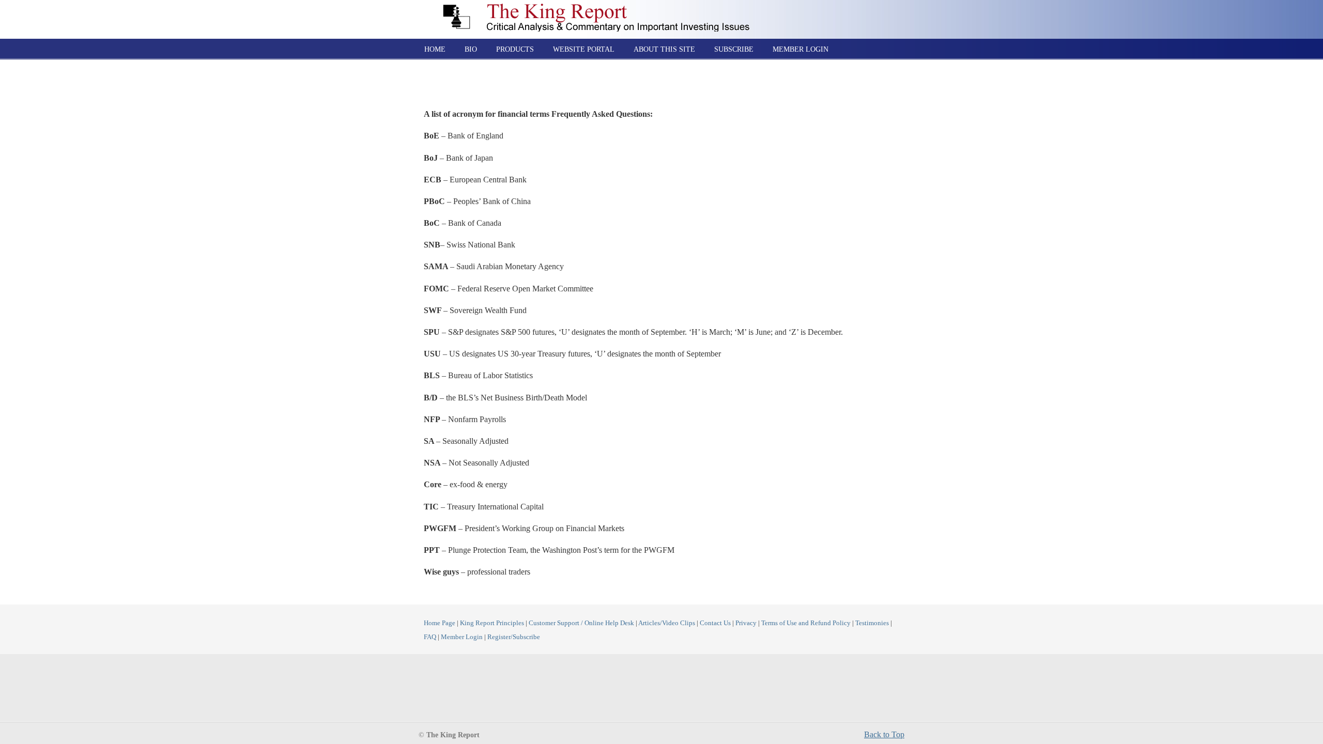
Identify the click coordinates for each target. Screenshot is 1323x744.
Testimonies (872, 623)
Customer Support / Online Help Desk (581, 623)
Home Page (439, 623)
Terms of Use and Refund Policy (806, 623)
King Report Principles (492, 623)
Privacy (746, 623)
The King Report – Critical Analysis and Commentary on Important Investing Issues (602, 17)
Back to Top (884, 734)
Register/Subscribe (513, 637)
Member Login (462, 637)
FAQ (430, 637)
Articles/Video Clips (666, 623)
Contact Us (715, 623)
